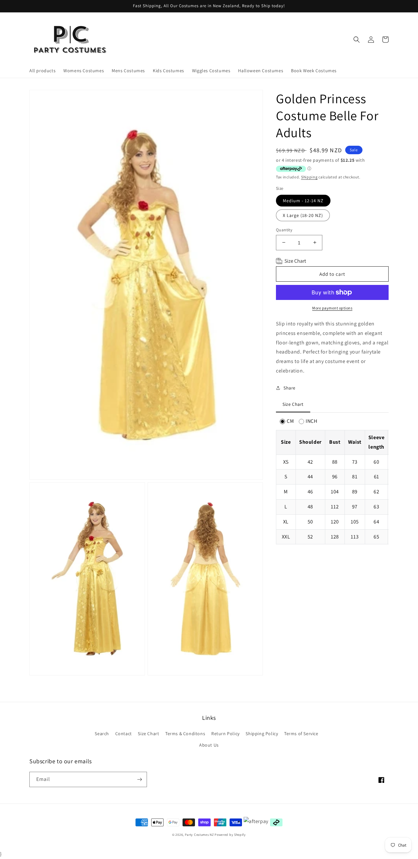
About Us (209, 745)
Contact (123, 733)
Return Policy (225, 733)
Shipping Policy (262, 733)
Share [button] (289, 387)
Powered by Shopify (230, 835)
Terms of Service (301, 733)
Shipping (309, 176)
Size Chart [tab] (293, 404)
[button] (356, 39)
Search (102, 733)
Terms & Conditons (185, 733)
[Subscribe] (139, 779)
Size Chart (148, 733)
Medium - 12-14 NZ (303, 200)
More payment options (332, 308)
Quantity (284, 229)
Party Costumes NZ (199, 835)
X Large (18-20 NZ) (303, 215)
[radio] (287, 421)
